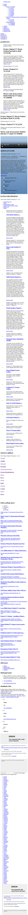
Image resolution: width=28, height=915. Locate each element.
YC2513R (11, 19)
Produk (5, 5)
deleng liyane (4, 175)
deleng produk (9, 238)
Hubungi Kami (6, 31)
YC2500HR (12, 23)
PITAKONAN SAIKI (6, 693)
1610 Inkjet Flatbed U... (13, 214)
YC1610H (11, 14)
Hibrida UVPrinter (6, 207)
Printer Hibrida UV (10, 22)
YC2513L (11, 9)
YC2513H (11, 10)
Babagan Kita (6, 30)
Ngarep (5, 4)
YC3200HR (12, 24)
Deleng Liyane (6, 63)
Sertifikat (5, 669)
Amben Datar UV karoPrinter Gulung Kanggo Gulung (10, 205)
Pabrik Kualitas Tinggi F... (14, 308)
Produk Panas (13, 695)
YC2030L (11, 12)
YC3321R (11, 21)
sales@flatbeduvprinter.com (9, 683)
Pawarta (5, 27)
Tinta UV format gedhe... (13, 430)
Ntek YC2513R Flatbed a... (14, 403)
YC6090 (11, 15)
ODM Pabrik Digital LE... (14, 277)
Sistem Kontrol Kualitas (8, 668)
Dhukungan (6, 28)
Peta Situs (19, 695)
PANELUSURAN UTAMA (12, 697)
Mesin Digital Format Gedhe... (15, 443)
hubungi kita (3, 35)
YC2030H (11, 13)
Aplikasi (5, 26)
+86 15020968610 (7, 680)
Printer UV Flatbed (10, 6)
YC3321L (11, 8)
